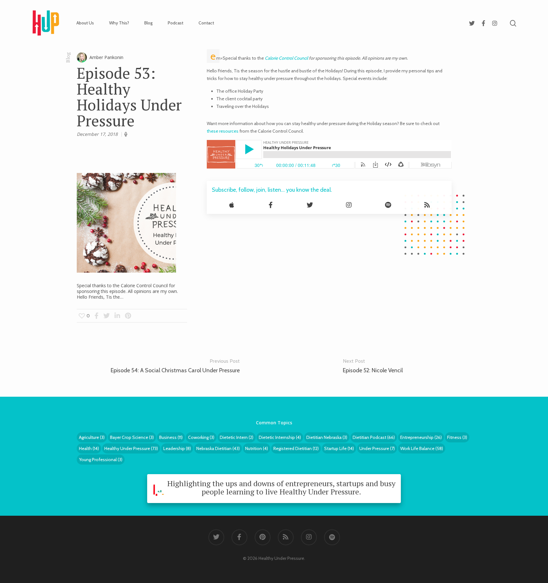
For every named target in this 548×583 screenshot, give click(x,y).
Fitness (457, 437)
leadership (177, 448)
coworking (201, 437)
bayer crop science (132, 437)
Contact (206, 23)
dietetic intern (236, 437)
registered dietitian (296, 448)
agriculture (92, 437)
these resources (222, 131)
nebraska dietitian (218, 448)
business (171, 437)
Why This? (119, 23)
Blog (148, 23)
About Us (85, 23)
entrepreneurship (421, 437)
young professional (100, 459)
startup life (339, 448)
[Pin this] (128, 316)
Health (89, 448)
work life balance (421, 448)
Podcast (175, 23)
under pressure (377, 448)
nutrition (256, 448)
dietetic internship (280, 437)
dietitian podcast (374, 437)
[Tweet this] (107, 316)
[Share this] (97, 316)
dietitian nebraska (326, 437)
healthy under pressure (131, 448)
